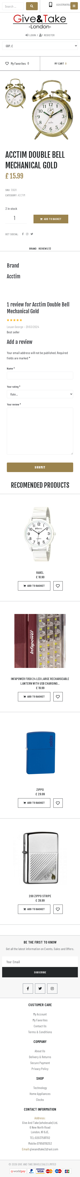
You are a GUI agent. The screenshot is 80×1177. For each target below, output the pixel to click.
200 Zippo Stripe (40, 896)
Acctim (21, 195)
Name (11, 368)
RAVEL (40, 572)
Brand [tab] (32, 248)
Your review (14, 404)
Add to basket (52, 219)
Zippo (40, 789)
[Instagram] (27, 234)
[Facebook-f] (28, 988)
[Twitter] (32, 234)
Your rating (13, 386)
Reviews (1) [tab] (45, 248)
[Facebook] (23, 234)
